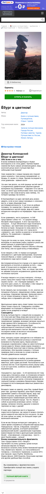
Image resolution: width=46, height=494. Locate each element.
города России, (27, 130)
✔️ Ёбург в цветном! (8, 28)
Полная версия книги (17, 476)
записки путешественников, (32, 128)
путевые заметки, (28, 133)
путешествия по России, (30, 135)
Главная (4, 26)
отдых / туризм (27, 121)
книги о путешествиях (20, 26)
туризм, (39, 133)
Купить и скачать (23, 97)
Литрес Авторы (27, 138)
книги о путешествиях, (30, 116)
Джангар (35, 26)
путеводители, (27, 119)
